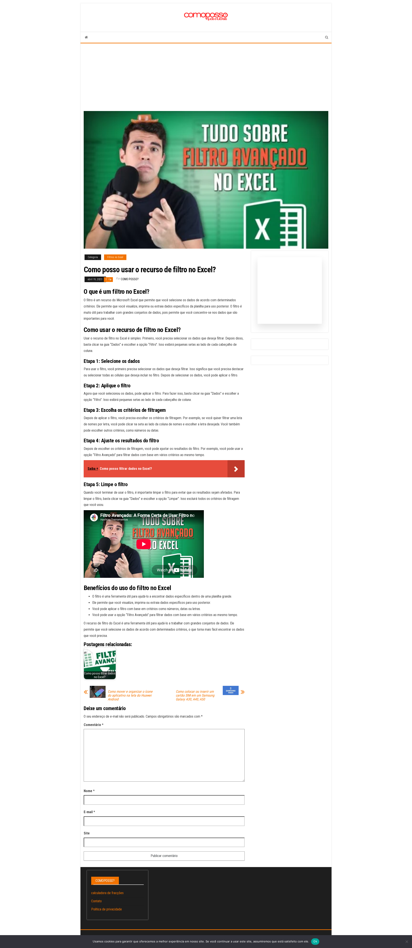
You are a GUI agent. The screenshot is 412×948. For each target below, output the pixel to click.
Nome (89, 791)
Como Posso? (130, 279)
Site (87, 833)
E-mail (89, 812)
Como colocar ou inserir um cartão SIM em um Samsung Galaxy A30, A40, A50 (195, 695)
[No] (406, 941)
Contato (96, 901)
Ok (315, 941)
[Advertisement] (206, 76)
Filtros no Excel (115, 257)
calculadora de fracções (107, 893)
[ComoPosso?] (86, 37)
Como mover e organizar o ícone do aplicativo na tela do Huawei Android (130, 695)
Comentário (93, 725)
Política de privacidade (106, 909)
